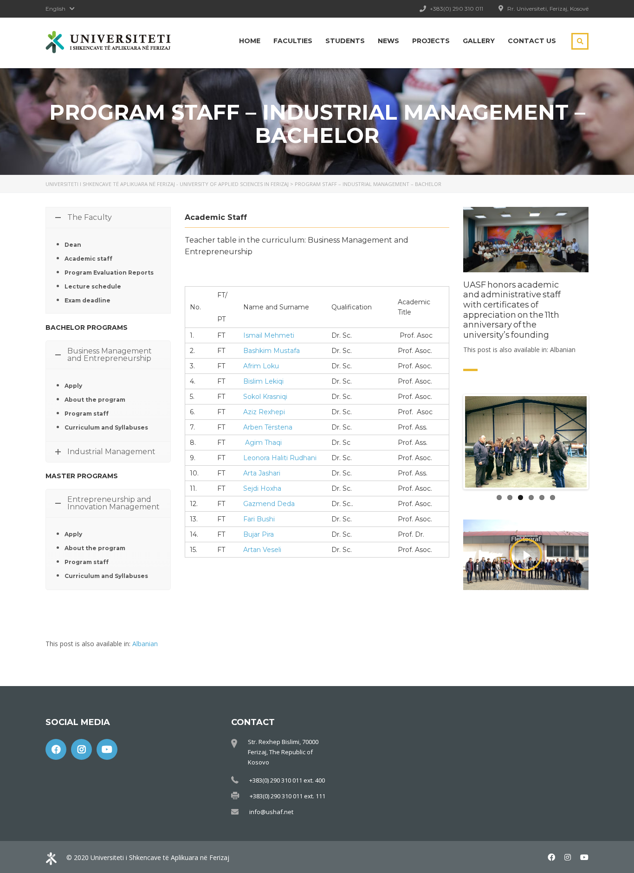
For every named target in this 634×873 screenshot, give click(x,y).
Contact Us (532, 41)
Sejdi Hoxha (262, 488)
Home (249, 41)
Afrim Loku (261, 366)
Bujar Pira (258, 534)
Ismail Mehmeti (268, 335)
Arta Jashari (261, 473)
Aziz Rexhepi (264, 412)
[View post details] (526, 239)
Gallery (479, 41)
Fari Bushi (259, 519)
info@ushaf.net (271, 808)
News (388, 41)
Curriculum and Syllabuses (106, 427)
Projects (431, 41)
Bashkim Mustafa (271, 351)
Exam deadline (87, 300)
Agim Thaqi (263, 442)
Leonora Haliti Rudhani (280, 458)
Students (345, 41)
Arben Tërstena (267, 427)
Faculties (292, 41)
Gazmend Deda (269, 504)
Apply (73, 385)
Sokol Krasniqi (265, 396)
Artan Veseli (262, 550)
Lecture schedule (93, 286)
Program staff (87, 413)
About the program (95, 399)
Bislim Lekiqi (263, 381)
